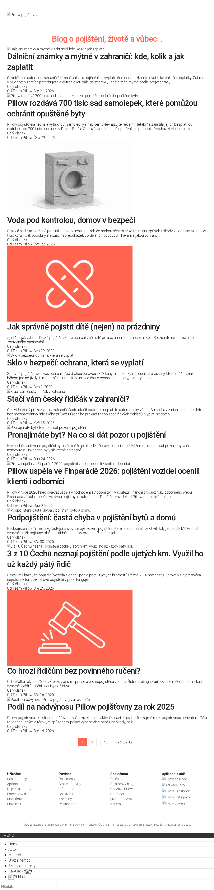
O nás (114, 779)
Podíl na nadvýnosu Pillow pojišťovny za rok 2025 (90, 707)
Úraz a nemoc (19, 860)
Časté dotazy (17, 779)
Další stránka (123, 742)
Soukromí (66, 794)
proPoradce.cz (121, 799)
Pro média (118, 794)
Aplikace (13, 784)
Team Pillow (23, 91)
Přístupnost (67, 804)
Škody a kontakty (22, 865)
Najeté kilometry (19, 789)
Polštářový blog (122, 784)
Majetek (15, 855)
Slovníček (14, 804)
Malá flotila (15, 799)
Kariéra (115, 804)
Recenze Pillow (121, 789)
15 (105, 742)
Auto (12, 849)
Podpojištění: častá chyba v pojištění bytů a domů (91, 517)
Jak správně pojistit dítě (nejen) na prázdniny (83, 327)
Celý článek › (17, 86)
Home (13, 844)
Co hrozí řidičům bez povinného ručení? (73, 671)
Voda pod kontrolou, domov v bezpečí (71, 220)
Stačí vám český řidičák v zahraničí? (68, 399)
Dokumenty (67, 779)
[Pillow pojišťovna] (24, 18)
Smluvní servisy (70, 784)
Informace (66, 789)
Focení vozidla (17, 794)
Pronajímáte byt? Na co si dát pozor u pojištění (86, 435)
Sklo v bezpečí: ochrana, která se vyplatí (75, 363)
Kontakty (65, 799)
